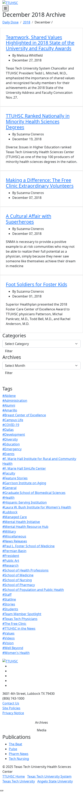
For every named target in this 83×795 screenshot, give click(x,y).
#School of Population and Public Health (33, 589)
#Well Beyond (12, 648)
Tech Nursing (19, 758)
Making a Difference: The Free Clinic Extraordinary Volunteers (40, 183)
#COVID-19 (10, 425)
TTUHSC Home (13, 776)
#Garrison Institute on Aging (24, 483)
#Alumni (8, 405)
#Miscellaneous (14, 536)
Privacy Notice (13, 713)
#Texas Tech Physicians (19, 619)
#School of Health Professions (25, 570)
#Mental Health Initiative (21, 522)
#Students (10, 609)
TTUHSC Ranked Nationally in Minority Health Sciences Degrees (38, 121)
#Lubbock (10, 512)
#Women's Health (16, 653)
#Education (11, 444)
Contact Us (10, 703)
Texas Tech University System (49, 776)
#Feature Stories (15, 478)
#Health (8, 497)
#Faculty (8, 473)
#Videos (8, 638)
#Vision (8, 643)
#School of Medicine (17, 575)
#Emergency (12, 449)
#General (9, 488)
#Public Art (10, 560)
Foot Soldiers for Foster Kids (36, 284)
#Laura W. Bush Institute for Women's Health (36, 507)
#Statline (9, 599)
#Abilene (9, 395)
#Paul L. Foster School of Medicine (28, 546)
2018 (26, 22)
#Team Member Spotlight (21, 614)
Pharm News (18, 754)
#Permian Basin (14, 551)
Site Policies (11, 708)
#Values (8, 633)
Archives (11, 357)
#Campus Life (12, 420)
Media (41, 730)
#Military (9, 531)
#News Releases (14, 541)
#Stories (8, 604)
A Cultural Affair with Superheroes (28, 219)
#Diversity (10, 439)
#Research (10, 565)
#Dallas (8, 429)
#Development (13, 434)
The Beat (15, 744)
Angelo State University (55, 781)
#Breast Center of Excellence (24, 415)
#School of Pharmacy (18, 585)
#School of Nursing (17, 580)
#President (10, 556)
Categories (14, 335)
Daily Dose (10, 22)
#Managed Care (14, 517)
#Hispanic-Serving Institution (24, 502)
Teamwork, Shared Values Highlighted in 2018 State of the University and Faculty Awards (40, 43)
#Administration (14, 400)
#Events (8, 454)
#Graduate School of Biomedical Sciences (33, 492)
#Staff (6, 594)
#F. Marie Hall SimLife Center (24, 468)
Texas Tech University (18, 781)
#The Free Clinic (14, 623)
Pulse (13, 749)
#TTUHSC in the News (18, 628)
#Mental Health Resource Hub (25, 526)
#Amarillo (9, 410)
